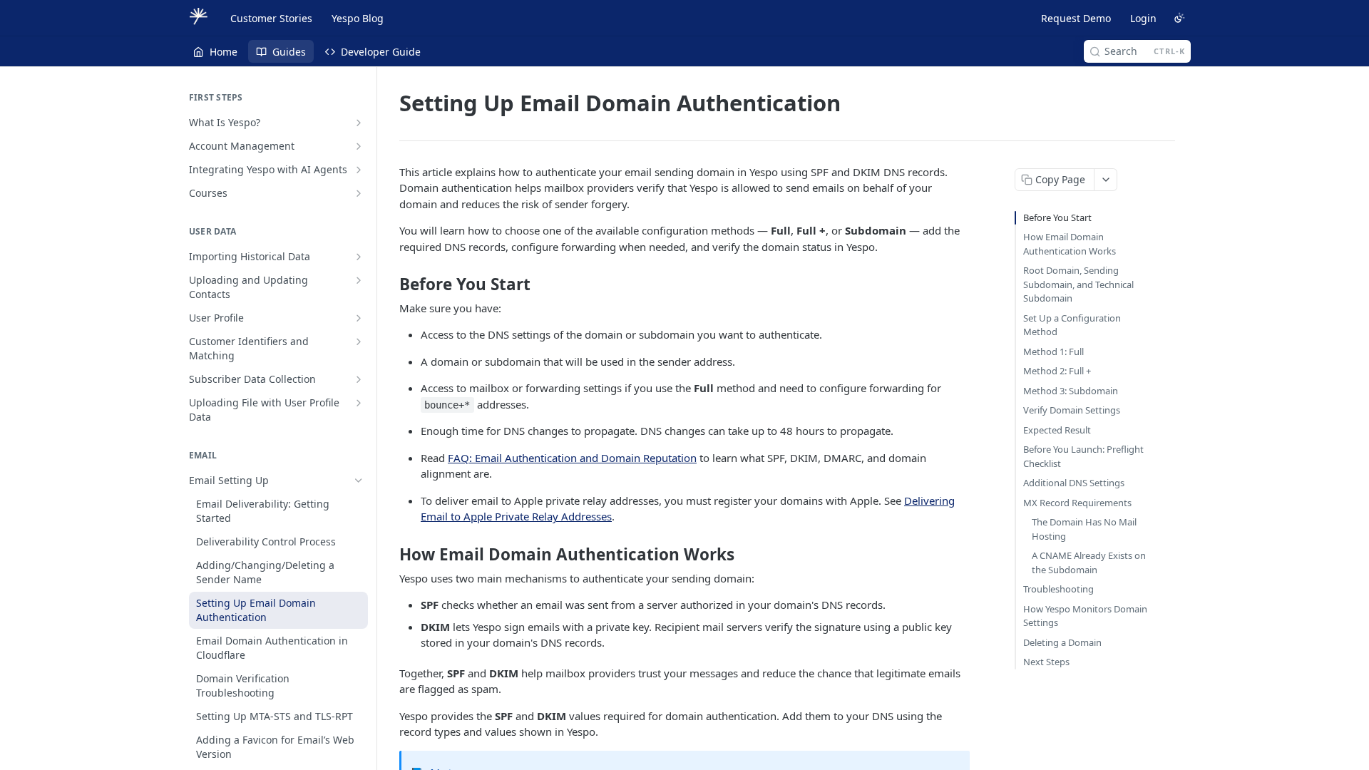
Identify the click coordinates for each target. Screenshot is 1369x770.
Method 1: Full (1053, 351)
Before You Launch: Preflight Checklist (1083, 456)
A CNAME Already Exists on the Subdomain (1089, 562)
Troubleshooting (1058, 588)
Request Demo (1076, 18)
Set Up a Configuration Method (1072, 325)
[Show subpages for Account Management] (358, 146)
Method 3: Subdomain (1070, 390)
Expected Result (1057, 429)
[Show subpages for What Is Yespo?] (358, 122)
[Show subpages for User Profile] (358, 318)
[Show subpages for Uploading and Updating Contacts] (358, 280)
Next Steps (1046, 661)
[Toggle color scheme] (1179, 17)
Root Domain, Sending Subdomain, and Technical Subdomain (1078, 284)
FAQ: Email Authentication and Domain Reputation (572, 458)
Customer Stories (271, 18)
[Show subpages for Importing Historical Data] (358, 256)
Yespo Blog (358, 18)
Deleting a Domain (1062, 642)
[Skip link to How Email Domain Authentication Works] (390, 554)
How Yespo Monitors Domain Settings (1085, 616)
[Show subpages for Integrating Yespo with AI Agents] (358, 169)
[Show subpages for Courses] (358, 193)
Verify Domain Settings (1071, 410)
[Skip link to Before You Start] (390, 284)
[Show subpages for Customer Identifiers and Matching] (358, 341)
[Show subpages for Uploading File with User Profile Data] (358, 403)
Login (1143, 18)
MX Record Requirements (1077, 502)
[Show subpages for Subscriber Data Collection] (358, 379)
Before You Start (1057, 217)
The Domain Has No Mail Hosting (1084, 529)
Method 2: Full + (1057, 370)
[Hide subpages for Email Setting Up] (358, 480)
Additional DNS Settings (1073, 482)
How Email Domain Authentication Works (1069, 243)
